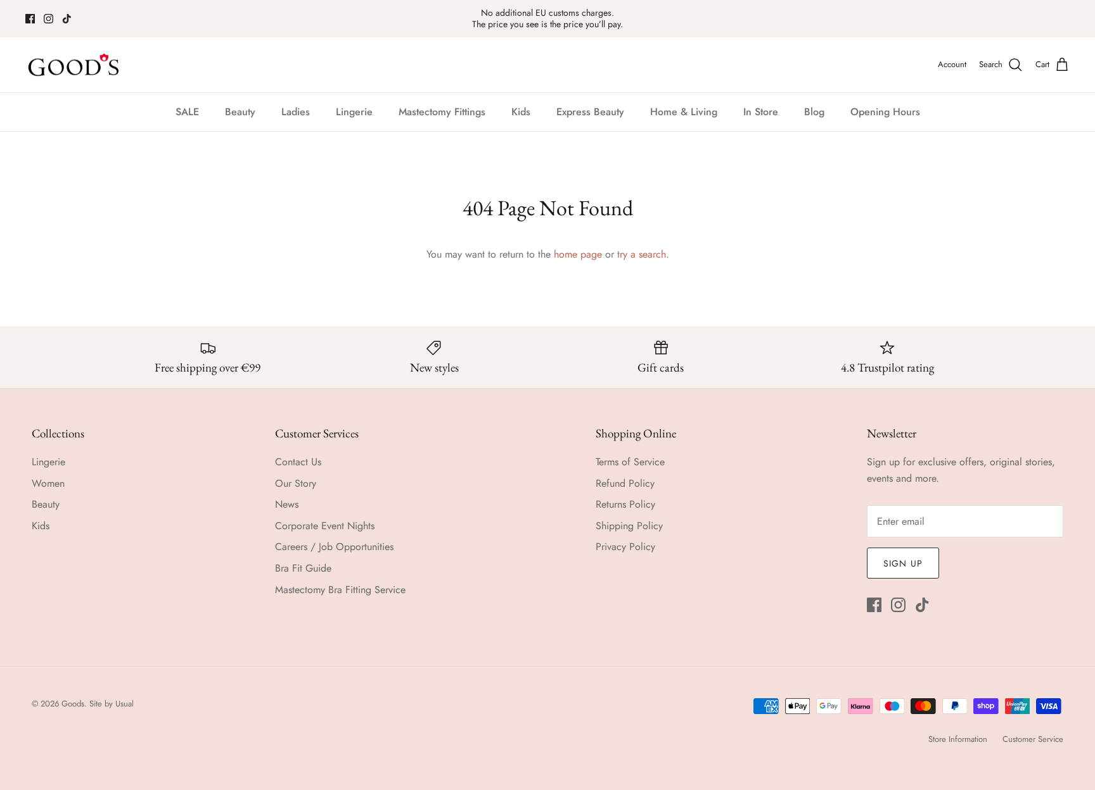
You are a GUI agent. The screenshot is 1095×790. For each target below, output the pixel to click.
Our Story (295, 483)
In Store (760, 111)
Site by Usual (111, 704)
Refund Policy (625, 483)
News (286, 504)
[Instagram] (48, 18)
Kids (520, 111)
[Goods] (74, 65)
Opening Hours (885, 111)
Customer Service (1032, 739)
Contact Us (298, 462)
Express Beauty (590, 111)
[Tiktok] (67, 18)
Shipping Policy (629, 525)
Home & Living (683, 111)
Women (48, 483)
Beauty (240, 111)
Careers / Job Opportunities (334, 546)
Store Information (957, 739)
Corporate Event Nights (325, 525)
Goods (72, 704)
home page (578, 254)
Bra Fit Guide (303, 568)
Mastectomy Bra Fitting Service (340, 589)
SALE (187, 111)
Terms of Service (630, 462)
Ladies (295, 111)
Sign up (903, 563)
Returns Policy (625, 504)
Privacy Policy (625, 546)
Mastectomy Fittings (442, 111)
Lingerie (354, 111)
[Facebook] (30, 18)
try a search (641, 254)
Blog (814, 111)
